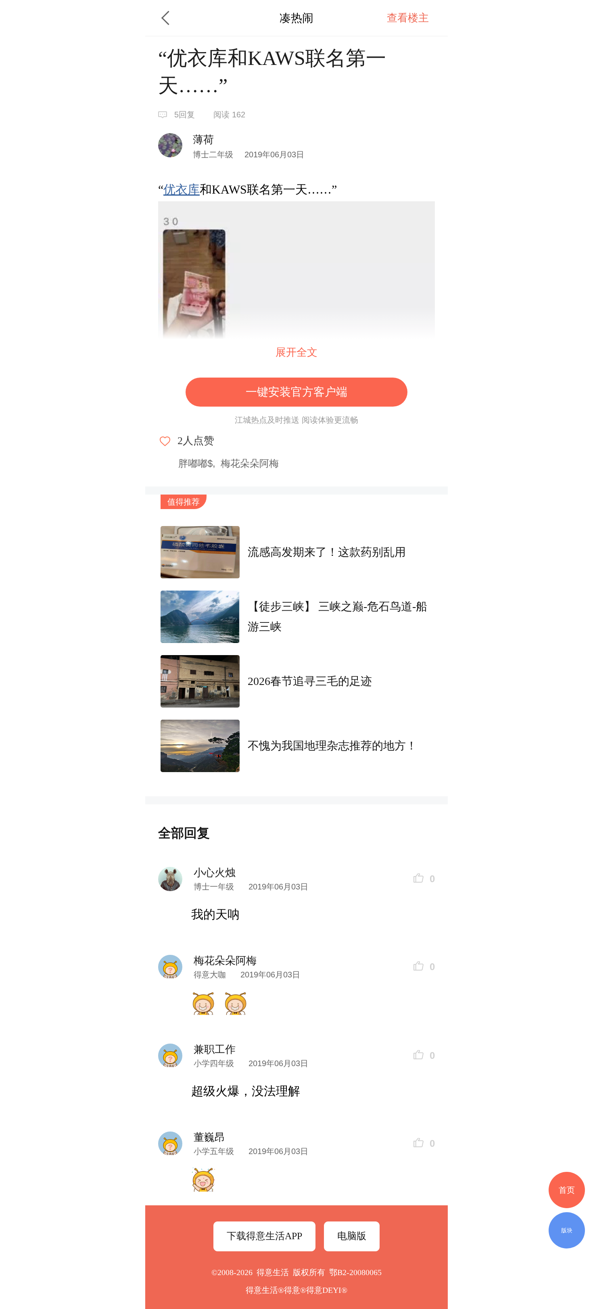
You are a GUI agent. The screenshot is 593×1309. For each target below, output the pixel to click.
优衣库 (181, 189)
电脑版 (351, 1236)
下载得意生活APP (264, 1236)
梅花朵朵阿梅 (250, 463)
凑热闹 (296, 18)
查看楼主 (408, 18)
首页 (567, 1190)
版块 (566, 1230)
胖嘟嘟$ (195, 463)
